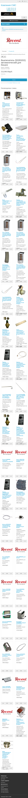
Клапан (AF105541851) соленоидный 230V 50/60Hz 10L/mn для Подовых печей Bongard (21, 202)
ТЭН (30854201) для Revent (21, 557)
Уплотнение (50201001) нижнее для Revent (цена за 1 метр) (20, 688)
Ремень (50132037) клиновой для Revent (20, 655)
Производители (4, 786)
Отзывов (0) (11, 51)
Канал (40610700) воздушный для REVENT (20, 460)
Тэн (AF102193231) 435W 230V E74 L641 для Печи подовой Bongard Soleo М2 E (7, 299)
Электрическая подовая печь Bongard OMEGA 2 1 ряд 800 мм (20, 104)
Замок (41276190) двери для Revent (6, 687)
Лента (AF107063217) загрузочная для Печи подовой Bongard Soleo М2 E (20, 332)
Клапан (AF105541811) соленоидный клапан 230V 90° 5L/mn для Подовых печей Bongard (20, 300)
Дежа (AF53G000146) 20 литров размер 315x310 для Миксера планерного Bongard (6, 754)
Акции (2, 787)
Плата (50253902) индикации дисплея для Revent (20, 591)
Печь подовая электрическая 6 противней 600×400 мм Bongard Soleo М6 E (20, 267)
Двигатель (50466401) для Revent (5, 720)
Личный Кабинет (4, 790)
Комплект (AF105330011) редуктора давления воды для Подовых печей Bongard (6, 332)
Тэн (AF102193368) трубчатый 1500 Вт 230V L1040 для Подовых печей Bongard (20, 396)
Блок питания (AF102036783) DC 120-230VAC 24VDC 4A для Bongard (20, 493)
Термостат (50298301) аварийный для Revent (20, 526)
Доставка (3, 778)
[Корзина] (24, 1)
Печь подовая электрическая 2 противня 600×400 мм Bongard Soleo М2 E (6, 169)
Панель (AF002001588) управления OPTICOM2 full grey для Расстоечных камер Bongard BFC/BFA (6, 495)
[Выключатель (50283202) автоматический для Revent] (14, 41)
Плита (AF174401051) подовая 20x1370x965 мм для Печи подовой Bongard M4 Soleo (20, 138)
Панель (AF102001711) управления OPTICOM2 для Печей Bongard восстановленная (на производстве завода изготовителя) (20, 431)
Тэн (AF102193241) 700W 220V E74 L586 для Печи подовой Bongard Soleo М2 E (21, 169)
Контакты (3, 782)
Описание (4, 51)
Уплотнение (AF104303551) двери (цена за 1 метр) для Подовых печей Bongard (6, 267)
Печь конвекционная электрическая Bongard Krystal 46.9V (6, 104)
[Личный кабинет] (20, 1)
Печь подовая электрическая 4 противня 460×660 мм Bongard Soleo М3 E (20, 234)
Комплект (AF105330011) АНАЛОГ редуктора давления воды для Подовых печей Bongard (6, 430)
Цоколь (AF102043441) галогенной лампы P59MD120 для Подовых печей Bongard (20, 365)
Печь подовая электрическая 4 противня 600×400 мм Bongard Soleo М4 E (6, 234)
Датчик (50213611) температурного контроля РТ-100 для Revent (6, 526)
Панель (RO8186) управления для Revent (6, 590)
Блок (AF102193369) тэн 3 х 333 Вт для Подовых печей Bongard (7, 202)
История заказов (4, 792)
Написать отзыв (16, 82)
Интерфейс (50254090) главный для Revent (21, 622)
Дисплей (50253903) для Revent (7, 622)
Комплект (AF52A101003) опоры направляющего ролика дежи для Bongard (20, 721)
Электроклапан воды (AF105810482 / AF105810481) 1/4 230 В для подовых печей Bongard (7, 137)
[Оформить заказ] (25, 1)
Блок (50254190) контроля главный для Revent (6, 655)
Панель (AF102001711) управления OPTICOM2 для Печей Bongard (6, 364)
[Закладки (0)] (22, 1)
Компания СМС (8, 5)
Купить (14, 79)
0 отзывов (9, 82)
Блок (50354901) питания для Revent (6, 558)
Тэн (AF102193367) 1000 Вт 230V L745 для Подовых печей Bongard (6, 396)
